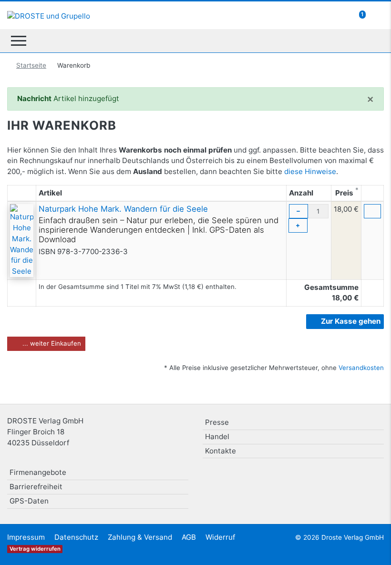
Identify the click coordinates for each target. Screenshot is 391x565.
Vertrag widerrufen (35, 548)
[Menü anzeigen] (18, 40)
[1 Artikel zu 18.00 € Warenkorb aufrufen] (375, 14)
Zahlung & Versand (140, 537)
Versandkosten (361, 367)
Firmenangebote (38, 472)
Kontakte (220, 450)
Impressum (26, 537)
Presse (217, 422)
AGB (189, 537)
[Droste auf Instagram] (350, 476)
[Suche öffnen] (373, 40)
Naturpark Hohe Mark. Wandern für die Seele (123, 209)
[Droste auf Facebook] (327, 476)
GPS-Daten (29, 500)
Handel (217, 436)
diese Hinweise (310, 171)
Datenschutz (76, 537)
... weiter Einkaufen (51, 343)
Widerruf (220, 537)
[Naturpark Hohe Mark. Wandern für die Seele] (21, 240)
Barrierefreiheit (36, 486)
